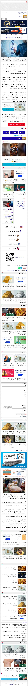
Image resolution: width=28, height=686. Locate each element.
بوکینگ (21, 416)
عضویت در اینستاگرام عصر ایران (13, 227)
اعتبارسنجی (25, 416)
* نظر (25, 394)
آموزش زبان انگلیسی (12, 244)
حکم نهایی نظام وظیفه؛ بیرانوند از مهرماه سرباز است (14, 505)
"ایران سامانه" (11, 684)
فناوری (21, 34)
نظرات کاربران (14, 132)
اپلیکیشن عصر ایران (19, 257)
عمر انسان (19, 270)
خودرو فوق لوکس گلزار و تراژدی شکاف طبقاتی (15, 516)
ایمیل (25, 390)
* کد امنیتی (24, 405)
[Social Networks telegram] (15, 135)
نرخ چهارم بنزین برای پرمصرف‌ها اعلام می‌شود (15, 527)
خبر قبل (7, 132)
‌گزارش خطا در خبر (24, 268)
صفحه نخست (25, 34)
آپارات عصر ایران (12, 248)
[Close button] (27, 673)
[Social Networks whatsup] (18, 135)
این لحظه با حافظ (12, 236)
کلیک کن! (14, 164)
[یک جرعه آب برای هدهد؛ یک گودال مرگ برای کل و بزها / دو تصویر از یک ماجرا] (8, 204)
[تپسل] (3, 142)
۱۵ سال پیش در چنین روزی (13, 231)
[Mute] (6, 155)
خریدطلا (8, 109)
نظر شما (24, 383)
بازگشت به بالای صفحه (20, 450)
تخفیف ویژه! (9, 679)
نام (25, 385)
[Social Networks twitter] (17, 135)
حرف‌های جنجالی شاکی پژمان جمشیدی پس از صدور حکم (13, 502)
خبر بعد (21, 132)
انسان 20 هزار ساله (11, 270)
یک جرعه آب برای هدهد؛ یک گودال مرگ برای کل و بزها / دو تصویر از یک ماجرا (8, 210)
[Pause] (4, 155)
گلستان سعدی (12, 240)
